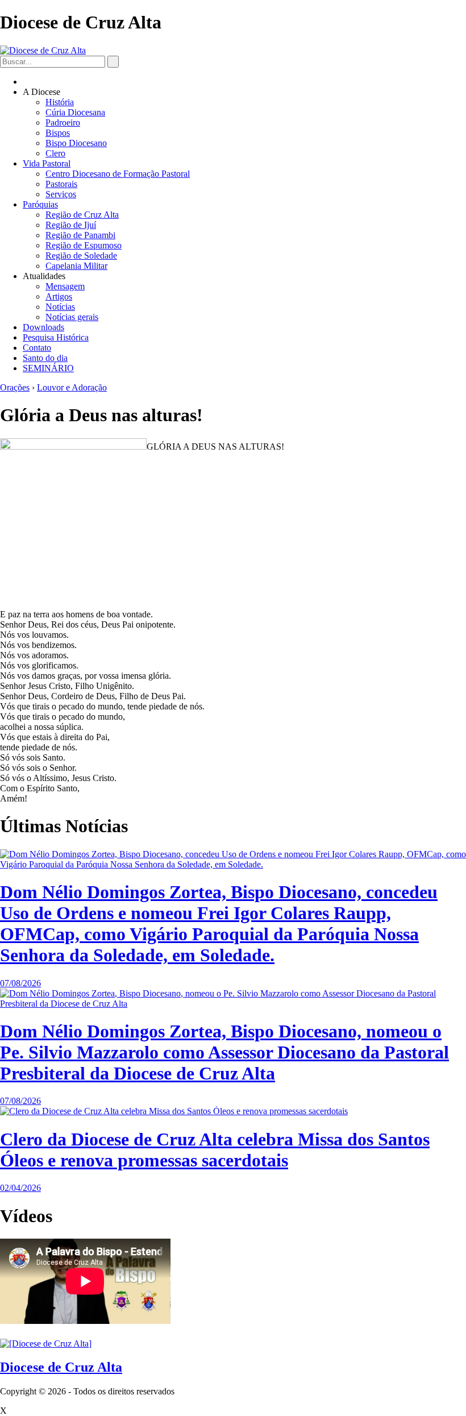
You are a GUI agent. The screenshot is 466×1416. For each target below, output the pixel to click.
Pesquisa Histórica (56, 337)
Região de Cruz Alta (82, 214)
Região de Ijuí (70, 225)
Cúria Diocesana (75, 112)
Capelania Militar (76, 266)
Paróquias (40, 204)
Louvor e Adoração (72, 387)
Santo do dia (45, 358)
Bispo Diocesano (76, 143)
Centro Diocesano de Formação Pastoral (117, 173)
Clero (55, 153)
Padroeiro (62, 122)
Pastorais (61, 184)
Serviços (60, 194)
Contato (37, 347)
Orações (15, 387)
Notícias (60, 307)
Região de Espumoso (83, 245)
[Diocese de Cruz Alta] (43, 50)
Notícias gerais (71, 317)
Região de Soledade (81, 255)
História (59, 102)
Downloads (43, 327)
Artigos (58, 296)
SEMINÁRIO (48, 368)
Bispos (57, 133)
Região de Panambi (80, 235)
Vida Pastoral (46, 163)
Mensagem (65, 286)
